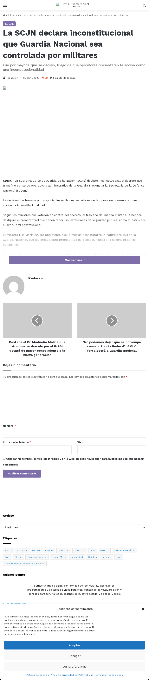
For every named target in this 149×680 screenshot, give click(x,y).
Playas (18, 557)
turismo (106, 557)
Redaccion (37, 278)
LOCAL (19, 15)
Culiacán (22, 550)
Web (80, 442)
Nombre (9, 425)
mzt (92, 550)
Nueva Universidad (124, 550)
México (104, 550)
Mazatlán (79, 550)
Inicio (8, 15)
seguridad (77, 557)
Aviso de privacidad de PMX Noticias (72, 675)
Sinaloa (92, 557)
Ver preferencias (74, 666)
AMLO (8, 550)
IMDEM (36, 550)
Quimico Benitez (37, 557)
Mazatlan (64, 550)
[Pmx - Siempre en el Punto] (74, 5)
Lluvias (49, 550)
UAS (119, 557)
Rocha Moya (59, 557)
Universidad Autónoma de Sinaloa (24, 563)
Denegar (74, 656)
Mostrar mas (74, 260)
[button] (143, 609)
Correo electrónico (17, 442)
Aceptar (74, 645)
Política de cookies (37, 675)
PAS (7, 557)
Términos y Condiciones (109, 675)
